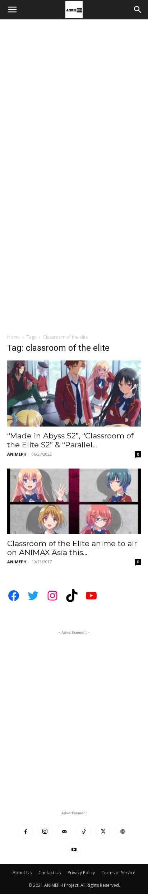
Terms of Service (118, 873)
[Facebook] (25, 831)
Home (13, 337)
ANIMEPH (17, 454)
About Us (22, 873)
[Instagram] (45, 831)
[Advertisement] (74, 97)
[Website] (122, 831)
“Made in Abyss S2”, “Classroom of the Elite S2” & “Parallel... (70, 440)
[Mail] (64, 831)
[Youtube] (74, 849)
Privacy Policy (81, 873)
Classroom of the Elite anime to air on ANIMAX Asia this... (72, 548)
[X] (103, 831)
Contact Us (49, 873)
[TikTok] (84, 831)
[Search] (138, 9)
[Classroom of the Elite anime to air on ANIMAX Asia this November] (74, 502)
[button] (12, 9)
